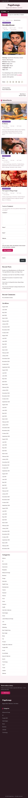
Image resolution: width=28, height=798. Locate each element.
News (3, 636)
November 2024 (6, 361)
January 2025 (5, 355)
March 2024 (5, 384)
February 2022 (5, 456)
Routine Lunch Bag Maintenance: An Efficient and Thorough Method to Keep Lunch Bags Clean (16, 742)
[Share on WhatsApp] (13, 82)
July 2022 (4, 442)
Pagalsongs (14, 5)
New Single (4, 633)
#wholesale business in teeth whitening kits (12, 778)
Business (4, 575)
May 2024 (4, 378)
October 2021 (5, 468)
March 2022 (4, 453)
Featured (4, 592)
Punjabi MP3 (5, 647)
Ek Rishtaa (5, 123)
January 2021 (5, 494)
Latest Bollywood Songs (7, 618)
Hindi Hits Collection (6, 610)
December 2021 (5, 462)
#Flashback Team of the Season (9, 790)
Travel (3, 667)
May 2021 (4, 482)
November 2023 (6, 396)
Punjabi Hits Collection (7, 644)
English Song (5, 584)
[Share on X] (10, 82)
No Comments (13, 29)
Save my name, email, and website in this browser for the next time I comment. (13, 246)
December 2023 (6, 393)
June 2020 (4, 514)
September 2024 (6, 367)
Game (3, 601)
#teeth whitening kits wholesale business (11, 783)
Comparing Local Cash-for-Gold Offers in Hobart (13, 274)
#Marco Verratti (17, 785)
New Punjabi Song (6, 630)
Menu (4, 11)
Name (4, 227)
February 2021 (5, 491)
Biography (4, 569)
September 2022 (6, 436)
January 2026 (5, 324)
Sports (3, 659)
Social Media (5, 653)
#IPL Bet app (5, 775)
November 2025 (6, 329)
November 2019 (5, 534)
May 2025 (4, 344)
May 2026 (4, 312)
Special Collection (6, 656)
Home (3, 20)
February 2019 (5, 545)
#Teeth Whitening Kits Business (9, 780)
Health (3, 607)
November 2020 (6, 499)
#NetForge (16, 773)
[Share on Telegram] (16, 82)
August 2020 (5, 508)
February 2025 (5, 352)
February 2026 (5, 321)
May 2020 (4, 517)
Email (3, 232)
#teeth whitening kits (7, 785)
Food (3, 598)
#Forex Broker (13, 775)
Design (3, 578)
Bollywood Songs (9, 20)
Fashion (4, 590)
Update (4, 670)
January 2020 (5, 528)
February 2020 (5, 525)
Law (3, 621)
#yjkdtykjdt (5, 788)
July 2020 (4, 511)
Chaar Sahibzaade (6, 88)
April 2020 (4, 519)
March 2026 (5, 318)
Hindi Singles (5, 613)
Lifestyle (4, 624)
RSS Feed (6, 692)
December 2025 (6, 326)
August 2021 (5, 473)
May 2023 (4, 413)
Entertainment (5, 587)
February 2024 (5, 387)
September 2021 (6, 470)
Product (4, 641)
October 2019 (5, 537)
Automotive (4, 567)
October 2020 (5, 502)
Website (4, 238)
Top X (3, 664)
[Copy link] (22, 82)
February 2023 (5, 422)
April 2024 (4, 381)
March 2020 (5, 522)
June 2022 (4, 445)
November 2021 (5, 465)
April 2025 (4, 347)
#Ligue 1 (11, 788)
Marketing (4, 627)
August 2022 (5, 439)
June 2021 (4, 479)
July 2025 (4, 338)
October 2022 (5, 433)
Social (3, 650)
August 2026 (5, 306)
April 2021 (4, 485)
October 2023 (5, 398)
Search (3, 258)
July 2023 (4, 407)
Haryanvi (4, 604)
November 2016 (5, 548)
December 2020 (6, 496)
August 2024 (5, 370)
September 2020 (6, 505)
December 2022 (6, 427)
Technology (5, 662)
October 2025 (5, 332)
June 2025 (4, 341)
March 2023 (5, 419)
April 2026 (4, 315)
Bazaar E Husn (22, 94)
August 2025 (5, 335)
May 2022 (4, 447)
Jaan (3, 158)
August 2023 (5, 404)
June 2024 (4, 375)
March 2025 (5, 350)
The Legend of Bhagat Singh (9, 190)
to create (19, 74)
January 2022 (5, 459)
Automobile (4, 564)
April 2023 (4, 416)
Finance (4, 595)
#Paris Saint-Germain (7, 773)
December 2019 (5, 531)
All (2, 561)
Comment (4, 212)
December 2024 (6, 358)
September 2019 (6, 540)
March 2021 (4, 488)
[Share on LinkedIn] (19, 82)
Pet (3, 638)
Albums (4, 558)
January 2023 (5, 424)
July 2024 (4, 373)
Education (4, 581)
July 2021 (4, 476)
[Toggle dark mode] (8, 11)
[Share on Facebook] (7, 82)
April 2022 (4, 450)
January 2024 (5, 390)
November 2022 (5, 430)
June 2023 (4, 410)
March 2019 (4, 542)
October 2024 (5, 364)
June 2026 (4, 309)
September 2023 (6, 401)
